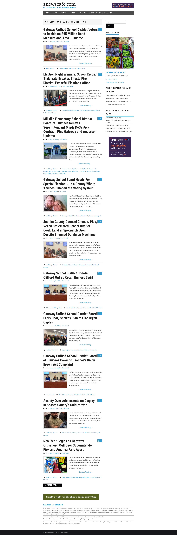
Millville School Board (49, 173)
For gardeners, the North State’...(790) (117, 125)
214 (99, 441)
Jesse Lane (94, 432)
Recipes (73, 13)
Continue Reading (86, 63)
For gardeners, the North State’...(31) (117, 98)
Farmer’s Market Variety (116, 72)
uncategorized (50, 394)
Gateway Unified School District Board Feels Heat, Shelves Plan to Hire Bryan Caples (70, 318)
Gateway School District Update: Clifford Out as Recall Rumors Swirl (68, 275)
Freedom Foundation (54, 171)
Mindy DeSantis (61, 173)
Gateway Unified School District (68, 68)
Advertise (84, 13)
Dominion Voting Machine (69, 265)
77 (100, 74)
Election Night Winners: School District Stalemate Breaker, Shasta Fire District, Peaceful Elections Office (70, 78)
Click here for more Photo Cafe (115, 82)
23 (100, 29)
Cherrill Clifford (63, 394)
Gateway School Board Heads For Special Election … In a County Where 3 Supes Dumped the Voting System (69, 184)
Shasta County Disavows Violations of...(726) (119, 131)
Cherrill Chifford (75, 477)
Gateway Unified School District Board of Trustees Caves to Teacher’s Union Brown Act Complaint (70, 360)
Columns (48, 308)
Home (47, 13)
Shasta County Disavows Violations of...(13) (118, 101)
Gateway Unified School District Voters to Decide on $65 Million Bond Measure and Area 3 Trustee (70, 33)
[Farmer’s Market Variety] (120, 52)
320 (99, 356)
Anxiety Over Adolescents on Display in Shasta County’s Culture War (69, 403)
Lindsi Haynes (96, 171)
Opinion (64, 13)
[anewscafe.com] (59, 5)
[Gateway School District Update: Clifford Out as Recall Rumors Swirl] (55, 293)
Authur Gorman (66, 432)
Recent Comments (53, 505)
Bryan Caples (66, 350)
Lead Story (49, 110)
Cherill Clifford (71, 308)
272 (99, 313)
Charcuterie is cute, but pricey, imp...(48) (118, 95)
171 (99, 400)
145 (99, 273)
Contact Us (96, 13)
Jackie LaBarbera (86, 171)
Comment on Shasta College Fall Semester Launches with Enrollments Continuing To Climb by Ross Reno (74, 517)
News (55, 13)
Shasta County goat (95, 216)
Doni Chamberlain (68, 86)
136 (99, 221)
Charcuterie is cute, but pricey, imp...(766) (118, 128)
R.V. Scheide (65, 41)
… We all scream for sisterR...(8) (115, 104)
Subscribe (108, 13)
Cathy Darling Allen (77, 110)
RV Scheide (81, 68)
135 (99, 179)
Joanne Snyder (112, 79)
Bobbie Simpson (89, 169)
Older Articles (53, 485)
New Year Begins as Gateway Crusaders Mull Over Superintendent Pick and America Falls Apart (68, 445)
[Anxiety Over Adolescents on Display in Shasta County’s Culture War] (55, 420)
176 (99, 118)
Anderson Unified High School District (73, 169)
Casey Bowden (66, 110)
